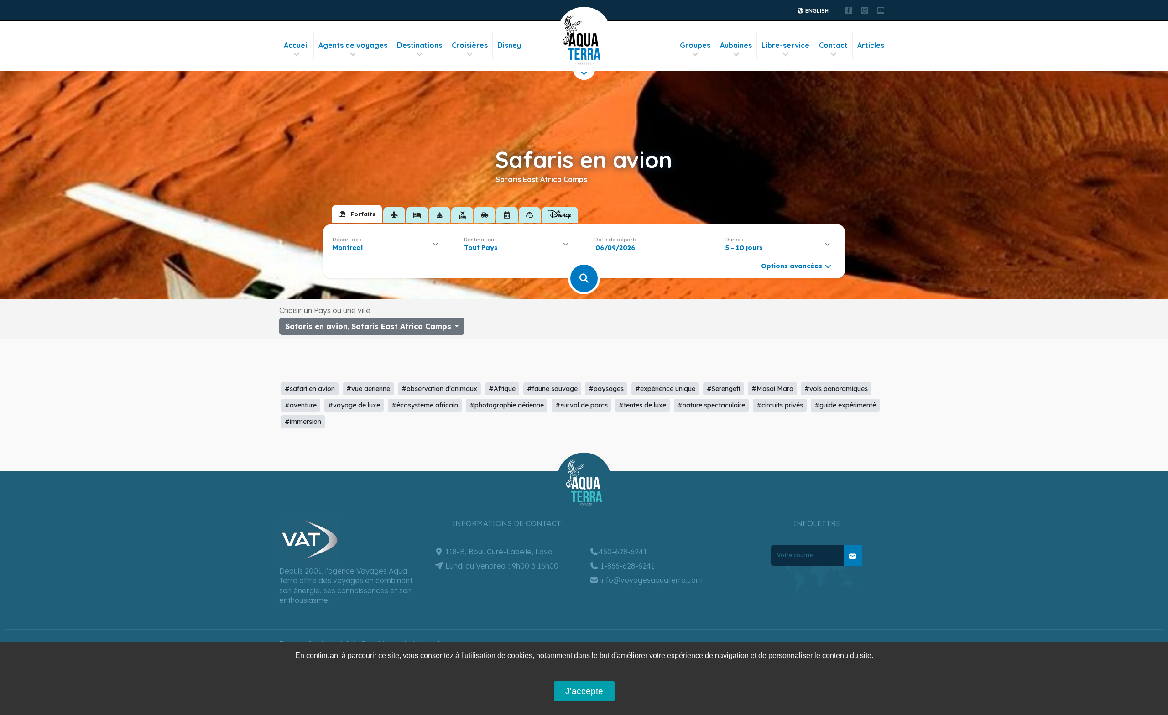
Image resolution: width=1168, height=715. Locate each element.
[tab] (357, 214)
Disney (509, 45)
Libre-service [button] (785, 45)
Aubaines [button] (736, 45)
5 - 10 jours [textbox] (744, 248)
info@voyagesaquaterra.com (651, 580)
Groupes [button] (695, 45)
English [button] (816, 10)
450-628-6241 (623, 551)
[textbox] (483, 248)
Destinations (419, 45)
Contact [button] (833, 45)
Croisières (470, 45)
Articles (870, 45)
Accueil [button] (296, 45)
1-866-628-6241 (627, 565)
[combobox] (388, 248)
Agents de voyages (352, 45)
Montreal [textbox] (348, 248)
